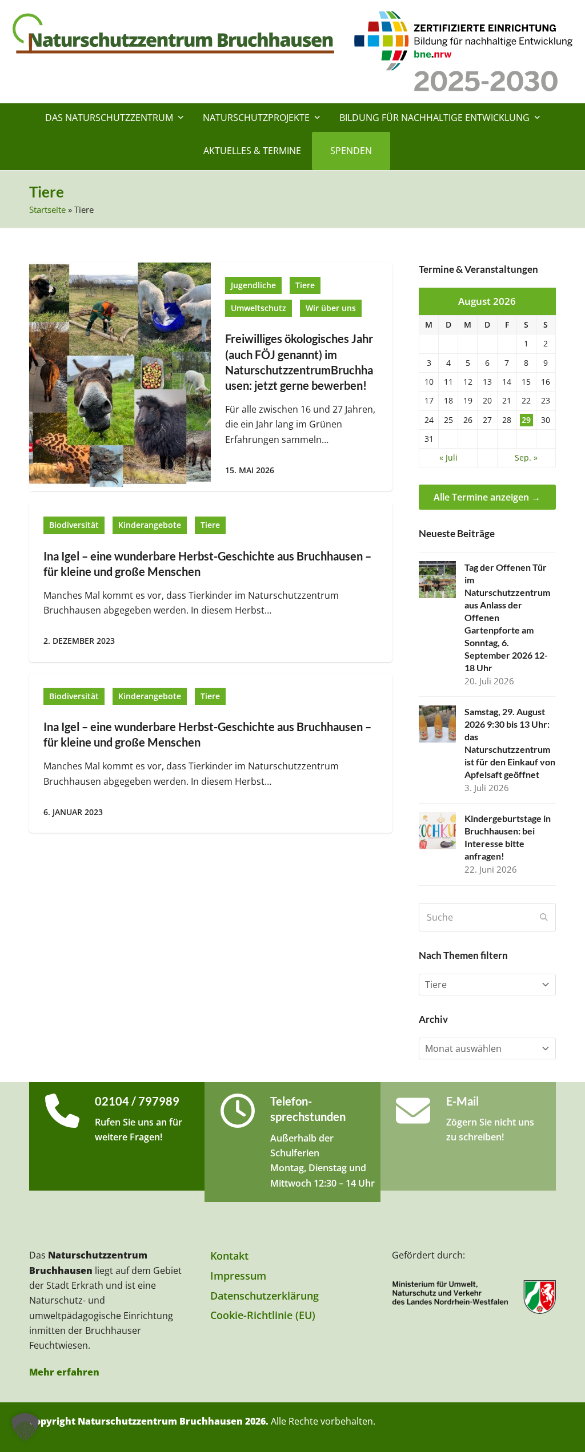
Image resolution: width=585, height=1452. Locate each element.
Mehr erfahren (64, 1372)
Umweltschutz (258, 308)
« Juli (448, 458)
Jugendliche (253, 285)
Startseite (47, 209)
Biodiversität (74, 525)
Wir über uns (331, 308)
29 (526, 420)
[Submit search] (544, 917)
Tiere (305, 285)
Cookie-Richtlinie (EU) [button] (262, 1315)
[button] (25, 1427)
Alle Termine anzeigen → (487, 497)
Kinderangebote (149, 525)
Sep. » (526, 458)
